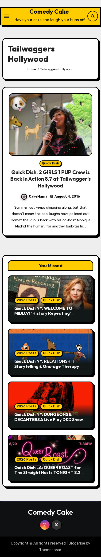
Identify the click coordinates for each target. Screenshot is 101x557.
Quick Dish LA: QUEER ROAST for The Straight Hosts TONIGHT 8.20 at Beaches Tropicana (48, 472)
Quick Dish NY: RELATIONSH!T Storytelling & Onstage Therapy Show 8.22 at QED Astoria (46, 366)
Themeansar (50, 550)
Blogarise (77, 543)
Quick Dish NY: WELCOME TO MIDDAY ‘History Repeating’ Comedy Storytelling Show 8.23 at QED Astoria (48, 316)
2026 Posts (26, 300)
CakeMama (38, 197)
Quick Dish (50, 163)
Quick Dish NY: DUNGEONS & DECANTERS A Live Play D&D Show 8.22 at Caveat (48, 419)
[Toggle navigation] (7, 16)
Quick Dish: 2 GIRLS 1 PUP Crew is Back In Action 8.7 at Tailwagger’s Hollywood (50, 179)
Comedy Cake (49, 11)
